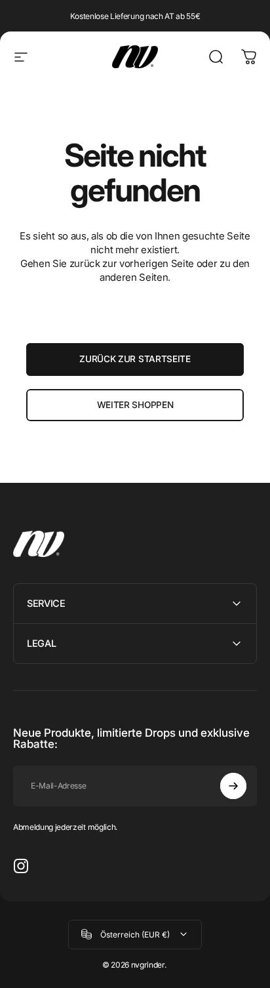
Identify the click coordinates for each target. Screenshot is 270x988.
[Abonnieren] (233, 786)
